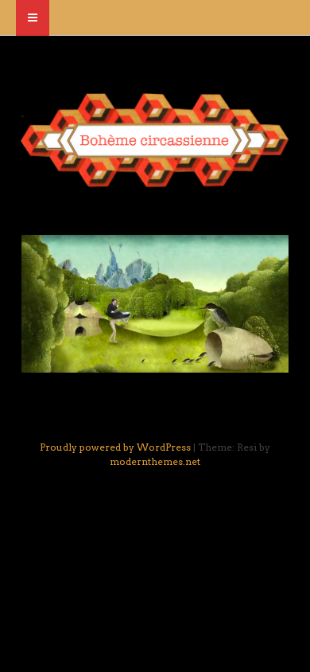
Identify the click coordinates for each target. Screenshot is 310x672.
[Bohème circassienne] (155, 181)
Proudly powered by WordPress (115, 447)
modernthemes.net (155, 461)
